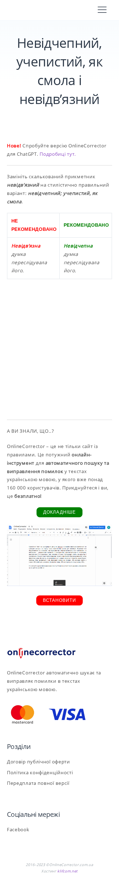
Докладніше (59, 512)
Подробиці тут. (58, 154)
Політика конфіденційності (40, 772)
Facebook (18, 829)
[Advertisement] (59, 352)
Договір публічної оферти (38, 761)
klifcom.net (67, 871)
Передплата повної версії (38, 783)
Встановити (59, 600)
